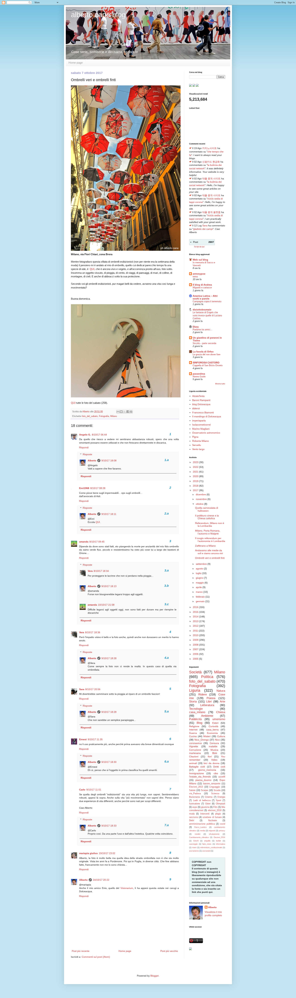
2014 (196, 616)
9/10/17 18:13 (108, 586)
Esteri (215, 723)
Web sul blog (200, 259)
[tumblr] (190, 85)
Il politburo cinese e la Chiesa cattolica (207, 517)
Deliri (191, 820)
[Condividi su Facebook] (128, 411)
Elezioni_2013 (196, 787)
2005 (196, 658)
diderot (196, 408)
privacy (222, 831)
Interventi (204, 814)
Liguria (194, 690)
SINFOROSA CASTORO (206, 362)
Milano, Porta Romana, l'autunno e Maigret (207, 532)
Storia (193, 701)
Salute (192, 790)
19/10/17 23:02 (107, 853)
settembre (201, 564)
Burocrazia (194, 797)
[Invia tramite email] (118, 411)
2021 (196, 471)
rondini (197, 834)
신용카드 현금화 (211, 161)
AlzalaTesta (198, 396)
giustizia (205, 807)
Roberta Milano (200, 441)
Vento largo (198, 449)
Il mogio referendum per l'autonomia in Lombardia (210, 539)
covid (222, 824)
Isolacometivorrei (201, 424)
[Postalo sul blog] (121, 411)
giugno (200, 577)
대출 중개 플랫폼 (211, 212)
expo (194, 807)
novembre (201, 499)
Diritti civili (219, 766)
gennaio (200, 601)
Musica (214, 749)
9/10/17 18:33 (108, 825)
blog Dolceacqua (201, 404)
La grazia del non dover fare (206, 354)
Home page (76, 62)
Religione (194, 726)
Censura (214, 743)
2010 (196, 635)
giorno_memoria (207, 770)
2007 (196, 649)
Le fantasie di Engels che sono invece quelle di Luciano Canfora (207, 315)
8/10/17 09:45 (96, 541)
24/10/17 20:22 (101, 879)
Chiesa (220, 712)
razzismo (193, 817)
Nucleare (212, 820)
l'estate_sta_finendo (200, 776)
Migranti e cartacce (202, 287)
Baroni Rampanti (201, 400)
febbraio (200, 596)
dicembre (201, 494)
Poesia (211, 698)
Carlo (82, 789)
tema (195, 276)
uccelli (221, 776)
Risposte (87, 454)
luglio (199, 573)
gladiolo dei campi (203, 229)
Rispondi (84, 447)
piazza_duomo (203, 780)
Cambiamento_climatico (199, 837)
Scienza (215, 793)
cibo (216, 773)
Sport (218, 800)
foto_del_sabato (90, 416)
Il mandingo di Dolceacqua (206, 416)
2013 (196, 621)
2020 (196, 476)
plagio (218, 814)
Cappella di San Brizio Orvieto (208, 365)
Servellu (196, 445)
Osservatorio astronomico (206, 432)
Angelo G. (85, 434)
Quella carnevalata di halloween (206, 509)
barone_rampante (211, 783)
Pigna (195, 436)
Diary (196, 326)
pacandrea (199, 373)
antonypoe (199, 273)
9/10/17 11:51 (93, 789)
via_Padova (195, 793)
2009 (196, 640)
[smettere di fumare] (190, 949)
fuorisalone (194, 803)
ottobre (200, 504)
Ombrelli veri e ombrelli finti (210, 558)
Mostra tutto (220, 384)
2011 (196, 630)
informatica (220, 844)
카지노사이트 (209, 148)
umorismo (218, 719)
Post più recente (80, 951)
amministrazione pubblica (202, 824)
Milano (113, 416)
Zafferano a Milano (205, 545)
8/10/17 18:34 (101, 571)
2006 (196, 654)
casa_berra (212, 729)
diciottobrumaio (202, 309)
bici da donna (211, 763)
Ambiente (207, 715)
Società (195, 672)
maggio (200, 582)
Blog (199, 722)
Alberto (92, 460)
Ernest (83, 739)
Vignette (193, 746)
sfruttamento (214, 834)
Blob (214, 753)
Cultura (221, 736)
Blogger (154, 975)
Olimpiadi (220, 803)
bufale (218, 841)
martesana (195, 753)
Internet (193, 729)
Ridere (202, 694)
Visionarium (126, 888)
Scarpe (204, 790)
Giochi (196, 841)
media (202, 831)
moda (192, 814)
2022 (196, 467)
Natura (221, 690)
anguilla (207, 841)
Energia (221, 797)
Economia (212, 733)
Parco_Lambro (200, 827)
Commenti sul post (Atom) (96, 956)
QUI (92, 269)
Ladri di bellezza (202, 800)
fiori (210, 756)
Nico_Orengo (201, 739)
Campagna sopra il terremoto (207, 301)
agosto (200, 568)
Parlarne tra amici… (202, 329)
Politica (207, 677)
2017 (196, 490)
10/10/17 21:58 (106, 604)
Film (215, 807)
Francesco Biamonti (203, 412)
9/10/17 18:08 (108, 460)
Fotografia (104, 416)
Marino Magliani (200, 428)
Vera (90, 571)
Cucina (193, 736)
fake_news (206, 844)
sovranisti (206, 851)
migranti (212, 831)
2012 (196, 625)
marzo (199, 591)
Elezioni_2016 (219, 837)
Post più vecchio (169, 951)
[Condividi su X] (124, 411)
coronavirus (195, 743)
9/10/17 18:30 (108, 762)
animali (193, 763)
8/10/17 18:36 (92, 632)
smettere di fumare (211, 817)
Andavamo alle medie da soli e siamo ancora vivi (209, 552)
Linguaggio (214, 787)
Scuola (217, 790)
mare (194, 847)
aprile (199, 587)
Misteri (207, 736)
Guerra (193, 733)
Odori (208, 803)
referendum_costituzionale (211, 847)
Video (214, 759)
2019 (196, 481)
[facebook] (194, 85)
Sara (81, 689)
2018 (196, 485)
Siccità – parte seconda (204, 343)
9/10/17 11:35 (95, 739)
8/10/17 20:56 (92, 689)
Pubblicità (195, 719)
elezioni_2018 (214, 810)
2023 (196, 462)
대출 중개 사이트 (211, 178)
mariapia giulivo (88, 853)
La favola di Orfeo (203, 351)
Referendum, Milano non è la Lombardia (209, 524)
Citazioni (193, 756)
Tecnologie (196, 708)
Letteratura (207, 705)
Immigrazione (196, 773)
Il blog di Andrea (202, 284)
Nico (217, 739)
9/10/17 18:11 (108, 514)
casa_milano (197, 712)
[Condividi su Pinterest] (131, 411)
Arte (222, 701)
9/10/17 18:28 (108, 658)
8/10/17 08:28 (97, 488)
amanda (83, 541)
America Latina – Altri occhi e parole (205, 297)
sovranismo (194, 851)
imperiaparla (199, 420)
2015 (196, 612)
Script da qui (199, 247)
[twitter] (197, 85)
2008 (196, 644)
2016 (196, 607)
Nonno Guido (199, 376)
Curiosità (213, 726)
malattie (213, 746)
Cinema (208, 797)
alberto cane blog (98, 15)
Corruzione (195, 749)
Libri (209, 701)
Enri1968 (84, 488)
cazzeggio (193, 844)
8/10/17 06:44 (99, 434)
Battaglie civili (197, 766)
